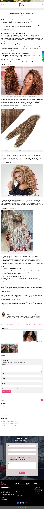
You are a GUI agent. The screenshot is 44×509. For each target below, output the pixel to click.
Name (3, 373)
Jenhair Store (26, 16)
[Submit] (42, 400)
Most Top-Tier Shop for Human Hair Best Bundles (10, 430)
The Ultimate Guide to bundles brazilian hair (9, 427)
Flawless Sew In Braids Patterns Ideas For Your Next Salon (12, 425)
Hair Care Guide (15, 8)
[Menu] (1, 5)
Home (11, 8)
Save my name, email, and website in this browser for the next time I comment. (18, 388)
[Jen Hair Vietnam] (22, 5)
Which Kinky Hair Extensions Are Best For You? (11, 331)
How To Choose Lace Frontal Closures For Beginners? (11, 423)
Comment (4, 364)
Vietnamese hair (4, 415)
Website (3, 383)
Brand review (3, 406)
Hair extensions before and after (7, 413)
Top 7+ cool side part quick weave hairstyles (11, 324)
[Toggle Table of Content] (11, 30)
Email (3, 378)
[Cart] (42, 5)
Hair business (3, 408)
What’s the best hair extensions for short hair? (32, 324)
